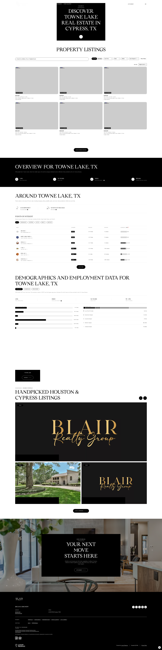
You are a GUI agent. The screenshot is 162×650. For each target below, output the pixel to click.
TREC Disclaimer (18, 632)
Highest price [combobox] (142, 64)
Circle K (23, 242)
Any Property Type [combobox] (134, 58)
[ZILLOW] (145, 607)
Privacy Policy (144, 645)
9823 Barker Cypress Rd (27, 260)
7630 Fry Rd (24, 249)
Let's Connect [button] (63, 619)
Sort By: (135, 64)
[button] (81, 570)
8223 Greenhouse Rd (26, 232)
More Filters (143, 58)
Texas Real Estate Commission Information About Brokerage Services (27, 631)
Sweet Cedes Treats (25, 236)
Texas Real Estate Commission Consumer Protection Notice (25, 630)
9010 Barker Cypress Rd (27, 243)
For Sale (94, 58)
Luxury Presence (124, 645)
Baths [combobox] (123, 58)
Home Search (58, 4)
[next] (145, 398)
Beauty (44, 222)
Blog (29, 623)
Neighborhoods (49, 4)
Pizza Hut (23, 253)
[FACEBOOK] (133, 607)
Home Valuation (67, 4)
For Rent (100, 58)
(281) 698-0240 (24, 627)
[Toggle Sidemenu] (145, 4)
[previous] (141, 398)
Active (38, 222)
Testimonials (35, 623)
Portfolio (41, 4)
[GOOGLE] (142, 607)
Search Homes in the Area (81, 149)
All (17, 222)
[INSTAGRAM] (136, 607)
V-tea (22, 247)
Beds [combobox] (115, 58)
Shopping (31, 222)
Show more (81, 266)
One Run (23, 230)
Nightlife (50, 222)
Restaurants (24, 222)
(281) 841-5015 (17, 612)
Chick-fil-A (23, 259)
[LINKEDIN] (139, 607)
